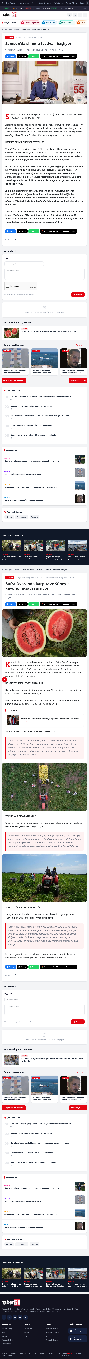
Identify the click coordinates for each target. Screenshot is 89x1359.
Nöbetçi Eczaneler (44, 3)
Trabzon (34, 517)
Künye (26, 1336)
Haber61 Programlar (31, 23)
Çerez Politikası (52, 1340)
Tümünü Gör (81, 345)
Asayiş (4, 1336)
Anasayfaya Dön (77, 380)
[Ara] (75, 15)
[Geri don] (4, 679)
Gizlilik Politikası (52, 1329)
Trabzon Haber (7, 1340)
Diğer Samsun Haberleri (15, 380)
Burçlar (82, 3)
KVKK (48, 1336)
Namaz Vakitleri (71, 3)
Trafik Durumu (59, 3)
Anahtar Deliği (7, 1329)
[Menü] (80, 15)
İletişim (26, 1332)
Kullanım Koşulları (52, 1332)
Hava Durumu (10, 3)
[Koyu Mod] (69, 15)
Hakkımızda (28, 1329)
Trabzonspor (22, 517)
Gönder (79, 294)
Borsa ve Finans (23, 3)
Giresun (9, 517)
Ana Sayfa (8, 29)
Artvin (4, 1332)
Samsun (17, 29)
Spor (33, 3)
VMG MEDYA (71, 1354)
